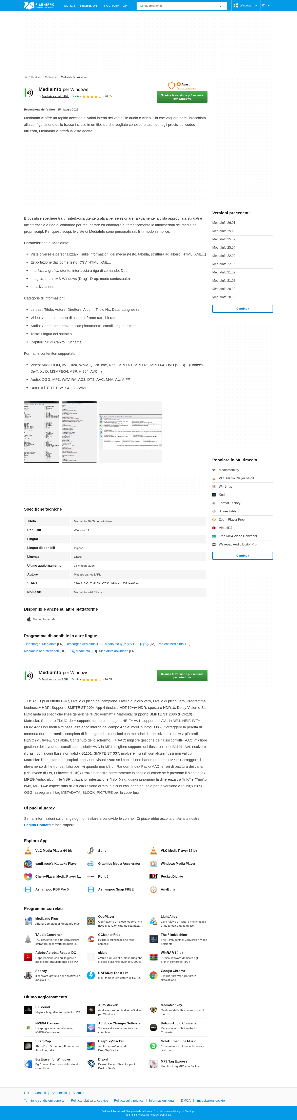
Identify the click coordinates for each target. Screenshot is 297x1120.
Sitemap (78, 1093)
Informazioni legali (162, 1100)
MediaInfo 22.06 (223, 264)
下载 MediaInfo (79, 651)
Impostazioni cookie (210, 1100)
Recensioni (89, 5)
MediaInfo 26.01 (223, 222)
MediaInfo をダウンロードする (127, 644)
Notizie (69, 5)
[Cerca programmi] (219, 6)
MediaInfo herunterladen (41, 651)
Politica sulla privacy (128, 1100)
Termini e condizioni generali (44, 1100)
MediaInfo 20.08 (223, 297)
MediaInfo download (113, 651)
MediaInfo (63, 89)
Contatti (40, 1093)
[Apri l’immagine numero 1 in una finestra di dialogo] (79, 432)
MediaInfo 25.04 (223, 247)
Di (54, 96)
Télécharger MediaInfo (40, 644)
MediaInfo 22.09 (223, 256)
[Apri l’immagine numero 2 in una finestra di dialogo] (130, 431)
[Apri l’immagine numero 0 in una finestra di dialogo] (41, 432)
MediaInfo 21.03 (223, 280)
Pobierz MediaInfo (171, 644)
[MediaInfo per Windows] (29, 92)
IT (263, 5)
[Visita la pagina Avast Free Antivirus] (182, 86)
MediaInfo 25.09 (223, 239)
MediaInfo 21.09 (223, 272)
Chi (26, 1093)
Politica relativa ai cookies (89, 1100)
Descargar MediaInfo (81, 644)
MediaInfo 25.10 (223, 231)
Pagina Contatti (37, 825)
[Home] (25, 77)
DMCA (186, 1100)
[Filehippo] (39, 5)
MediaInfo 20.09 (223, 289)
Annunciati (59, 1093)
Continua (242, 308)
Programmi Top (114, 5)
